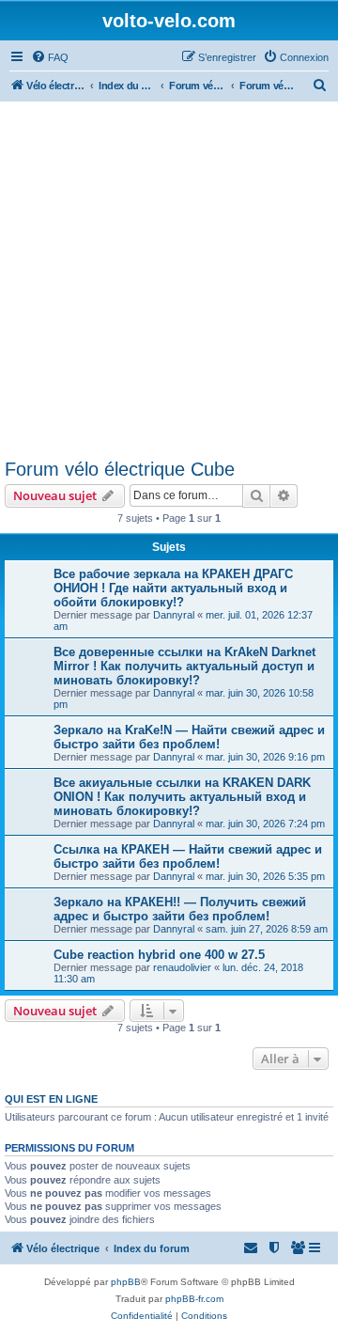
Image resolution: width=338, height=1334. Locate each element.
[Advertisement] (169, 280)
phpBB (126, 1282)
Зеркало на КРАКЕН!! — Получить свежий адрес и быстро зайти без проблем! (180, 909)
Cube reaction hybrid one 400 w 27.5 (159, 955)
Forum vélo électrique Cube (120, 469)
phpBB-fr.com (194, 1299)
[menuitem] (50, 57)
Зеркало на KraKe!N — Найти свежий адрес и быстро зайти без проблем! (189, 737)
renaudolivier (182, 967)
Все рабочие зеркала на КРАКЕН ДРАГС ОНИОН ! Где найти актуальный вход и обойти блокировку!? (173, 588)
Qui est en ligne (51, 1099)
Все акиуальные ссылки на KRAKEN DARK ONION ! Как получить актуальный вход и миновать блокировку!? (182, 797)
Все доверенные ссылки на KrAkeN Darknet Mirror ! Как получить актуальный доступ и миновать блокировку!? (184, 666)
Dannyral (173, 614)
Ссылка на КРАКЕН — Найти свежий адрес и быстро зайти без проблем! (188, 856)
